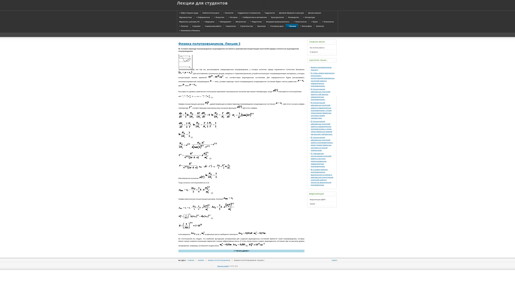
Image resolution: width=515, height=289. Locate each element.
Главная (190, 260)
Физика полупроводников (219, 260)
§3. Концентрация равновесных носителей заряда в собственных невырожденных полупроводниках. (320, 94)
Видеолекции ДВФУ (317, 199)
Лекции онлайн (223, 266)
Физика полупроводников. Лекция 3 (209, 43)
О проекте (314, 52)
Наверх (334, 260)
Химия (312, 204)
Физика (201, 260)
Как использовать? (317, 48)
